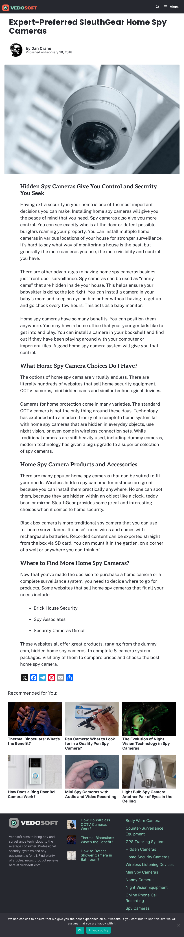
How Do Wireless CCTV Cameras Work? (95, 824)
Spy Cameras (138, 908)
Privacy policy (98, 930)
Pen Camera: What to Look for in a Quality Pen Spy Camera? (90, 743)
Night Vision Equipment (147, 887)
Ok (80, 930)
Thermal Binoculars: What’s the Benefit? (97, 839)
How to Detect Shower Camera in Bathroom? (96, 855)
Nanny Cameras (140, 880)
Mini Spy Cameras (142, 872)
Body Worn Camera (143, 820)
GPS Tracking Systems (146, 841)
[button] (157, 6)
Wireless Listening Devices (150, 864)
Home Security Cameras (147, 857)
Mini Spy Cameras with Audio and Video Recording (90, 794)
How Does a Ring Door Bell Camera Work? (32, 794)
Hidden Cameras (141, 849)
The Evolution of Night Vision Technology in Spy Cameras (146, 743)
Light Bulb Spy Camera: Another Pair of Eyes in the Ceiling (147, 796)
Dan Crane (41, 48)
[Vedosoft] (19, 7)
